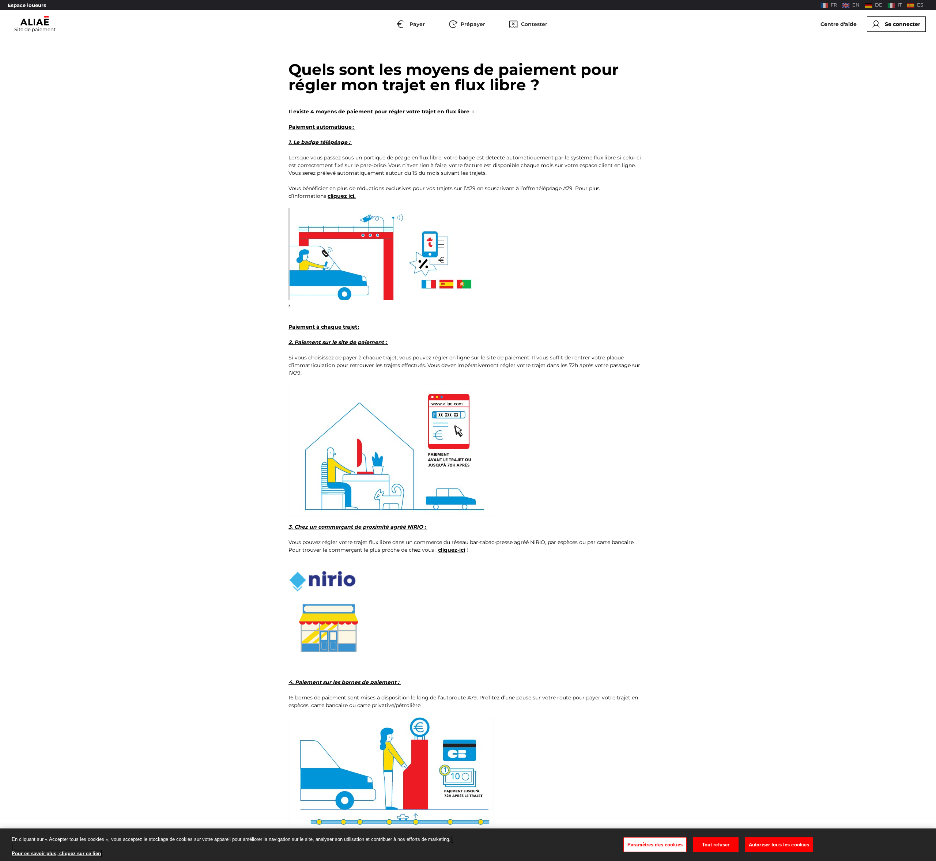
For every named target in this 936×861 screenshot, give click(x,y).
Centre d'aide (838, 24)
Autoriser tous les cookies (779, 844)
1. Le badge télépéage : (320, 142)
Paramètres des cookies (655, 844)
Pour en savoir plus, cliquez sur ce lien (56, 853)
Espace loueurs (27, 5)
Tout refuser (716, 844)
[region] (468, 844)
